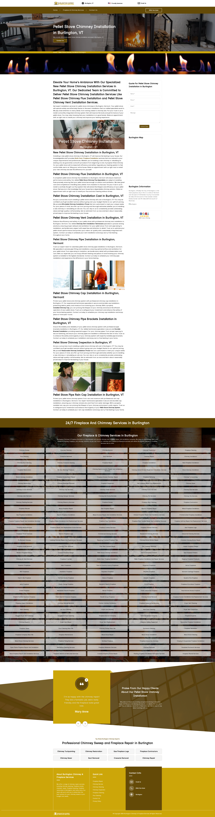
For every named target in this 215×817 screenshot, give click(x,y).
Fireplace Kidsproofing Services (149, 603)
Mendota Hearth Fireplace (107, 584)
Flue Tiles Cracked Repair (107, 546)
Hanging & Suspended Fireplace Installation (190, 641)
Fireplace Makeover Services (107, 647)
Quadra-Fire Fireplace (191, 578)
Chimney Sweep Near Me (107, 628)
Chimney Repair (149, 456)
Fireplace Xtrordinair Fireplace (190, 584)
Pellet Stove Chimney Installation (107, 552)
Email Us (143, 3)
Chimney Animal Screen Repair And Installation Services (149, 470)
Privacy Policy (97, 801)
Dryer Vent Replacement (107, 622)
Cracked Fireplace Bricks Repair (107, 653)
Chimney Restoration (24, 483)
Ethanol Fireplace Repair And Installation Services (149, 515)
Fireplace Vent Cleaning (149, 502)
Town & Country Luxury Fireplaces (107, 565)
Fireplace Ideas (24, 628)
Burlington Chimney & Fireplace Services (136, 813)
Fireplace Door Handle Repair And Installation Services (149, 521)
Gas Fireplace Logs (191, 527)
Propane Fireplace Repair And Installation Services (24, 521)
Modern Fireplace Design (24, 552)
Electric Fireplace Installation (66, 515)
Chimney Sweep (24, 450)
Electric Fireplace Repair (149, 508)
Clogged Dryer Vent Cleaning (24, 616)
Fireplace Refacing (149, 477)
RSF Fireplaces (24, 571)
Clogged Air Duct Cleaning (66, 616)
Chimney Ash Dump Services (107, 496)
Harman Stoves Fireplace (66, 578)
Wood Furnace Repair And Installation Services (107, 515)
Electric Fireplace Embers (149, 552)
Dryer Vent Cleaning (190, 603)
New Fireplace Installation (190, 463)
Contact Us (93, 10)
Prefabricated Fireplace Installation (191, 515)
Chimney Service (107, 450)
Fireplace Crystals (66, 559)
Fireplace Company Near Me (24, 635)
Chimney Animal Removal (149, 597)
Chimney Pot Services (149, 496)
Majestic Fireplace (149, 571)
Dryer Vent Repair (66, 622)
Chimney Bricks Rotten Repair (149, 540)
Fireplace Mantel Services (191, 653)
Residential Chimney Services (149, 534)
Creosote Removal (66, 456)
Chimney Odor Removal (66, 546)
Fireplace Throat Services (24, 534)
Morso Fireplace (107, 590)
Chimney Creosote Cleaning (65, 463)
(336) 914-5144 (153, 10)
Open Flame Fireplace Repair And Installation (24, 647)
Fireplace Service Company (107, 616)
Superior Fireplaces (24, 565)
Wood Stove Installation (149, 635)
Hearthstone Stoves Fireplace (190, 590)
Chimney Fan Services (190, 496)
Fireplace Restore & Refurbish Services (66, 653)
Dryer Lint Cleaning (107, 609)
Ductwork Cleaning (149, 628)
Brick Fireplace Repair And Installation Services (24, 653)
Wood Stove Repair (107, 635)
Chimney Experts (24, 622)
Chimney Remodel (149, 647)
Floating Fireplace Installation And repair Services (149, 653)
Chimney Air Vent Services (24, 559)
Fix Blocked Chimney (24, 540)
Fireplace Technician (191, 628)
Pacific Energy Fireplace (66, 584)
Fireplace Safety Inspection (149, 622)
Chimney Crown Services (24, 489)
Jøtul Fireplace (24, 584)
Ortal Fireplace (149, 584)
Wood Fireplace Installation (190, 508)
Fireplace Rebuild (24, 508)
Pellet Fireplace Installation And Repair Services (149, 559)
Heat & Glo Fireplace (24, 578)
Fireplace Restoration (24, 470)
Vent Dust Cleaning (149, 609)
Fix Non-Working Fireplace (66, 470)
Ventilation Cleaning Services (66, 647)
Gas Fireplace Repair (107, 508)
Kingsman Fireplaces (149, 565)
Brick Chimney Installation (191, 470)
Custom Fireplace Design (66, 552)
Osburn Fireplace (107, 578)
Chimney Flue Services (191, 489)
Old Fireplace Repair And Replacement (149, 483)
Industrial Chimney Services (190, 534)
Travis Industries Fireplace (149, 590)
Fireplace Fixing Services (65, 641)
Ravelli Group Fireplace (107, 597)
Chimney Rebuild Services (66, 603)
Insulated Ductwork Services (190, 647)
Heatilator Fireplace (66, 571)
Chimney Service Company (149, 616)
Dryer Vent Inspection (191, 609)
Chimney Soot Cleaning (24, 463)
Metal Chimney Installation (24, 477)
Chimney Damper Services (66, 496)
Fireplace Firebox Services (107, 527)
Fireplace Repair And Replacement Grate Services (65, 527)
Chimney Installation (190, 456)
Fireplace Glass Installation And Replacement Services (66, 521)
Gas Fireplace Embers (190, 552)
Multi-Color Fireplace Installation (107, 559)
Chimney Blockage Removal (65, 483)
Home (55, 10)
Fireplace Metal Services (24, 527)
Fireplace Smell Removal (24, 546)
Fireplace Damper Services (149, 527)
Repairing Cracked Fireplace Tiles (107, 540)
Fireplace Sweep (107, 502)
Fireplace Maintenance (66, 635)
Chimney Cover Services (149, 489)
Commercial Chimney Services (107, 534)
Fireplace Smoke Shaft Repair (66, 477)
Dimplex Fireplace (149, 578)
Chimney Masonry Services (66, 502)
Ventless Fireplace (107, 641)
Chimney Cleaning (65, 450)
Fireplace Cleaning (190, 450)
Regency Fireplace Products (190, 559)
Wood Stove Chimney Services (24, 641)
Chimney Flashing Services (24, 502)
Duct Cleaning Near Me (66, 628)
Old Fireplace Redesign (149, 546)
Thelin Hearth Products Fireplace (66, 597)
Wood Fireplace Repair (66, 508)
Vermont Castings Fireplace (190, 571)
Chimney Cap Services (66, 489)
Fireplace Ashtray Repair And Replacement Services (191, 521)
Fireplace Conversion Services (149, 641)
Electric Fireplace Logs (66, 534)
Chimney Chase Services (107, 489)
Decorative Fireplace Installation (191, 622)
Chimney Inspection (149, 450)
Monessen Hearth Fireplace (65, 590)
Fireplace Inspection (107, 483)
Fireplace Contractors (191, 502)
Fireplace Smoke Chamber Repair (107, 477)
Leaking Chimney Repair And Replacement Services (66, 540)
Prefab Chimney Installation (107, 603)
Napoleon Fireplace (107, 571)
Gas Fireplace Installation (24, 515)
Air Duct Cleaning (66, 609)
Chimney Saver (190, 483)
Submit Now (144, 126)
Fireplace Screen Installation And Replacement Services (190, 597)
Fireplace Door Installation (107, 521)
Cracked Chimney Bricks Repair (190, 540)
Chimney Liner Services (24, 496)
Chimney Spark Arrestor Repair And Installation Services (107, 470)
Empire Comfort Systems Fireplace (24, 597)
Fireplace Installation (149, 463)
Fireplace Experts (190, 616)
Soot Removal (107, 456)
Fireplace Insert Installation (24, 603)
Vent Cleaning (24, 609)
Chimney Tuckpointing (190, 477)
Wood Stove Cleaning (190, 635)
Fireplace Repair (107, 463)
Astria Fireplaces (191, 565)
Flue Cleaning (24, 456)
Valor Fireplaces (66, 565)
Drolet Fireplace (24, 590)
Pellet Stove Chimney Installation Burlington (72, 52)
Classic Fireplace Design (190, 546)
